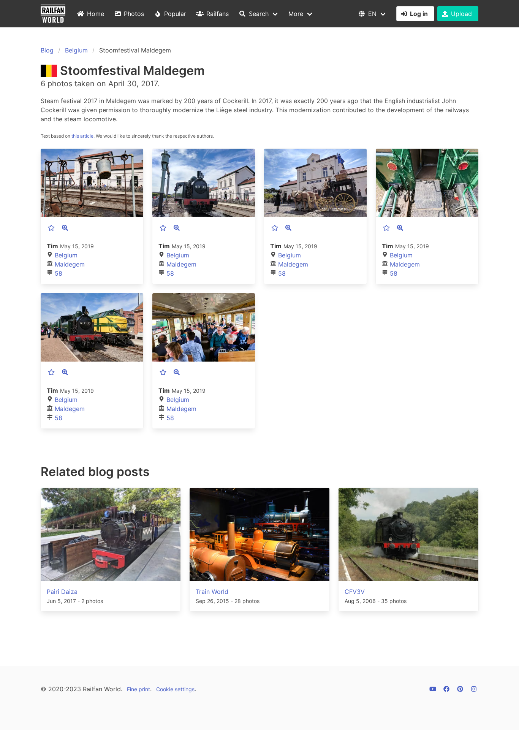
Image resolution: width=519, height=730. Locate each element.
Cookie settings (175, 689)
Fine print (138, 689)
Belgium (76, 50)
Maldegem (70, 264)
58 (58, 273)
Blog (47, 50)
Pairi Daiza (62, 591)
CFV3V (355, 591)
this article (82, 136)
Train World (212, 591)
